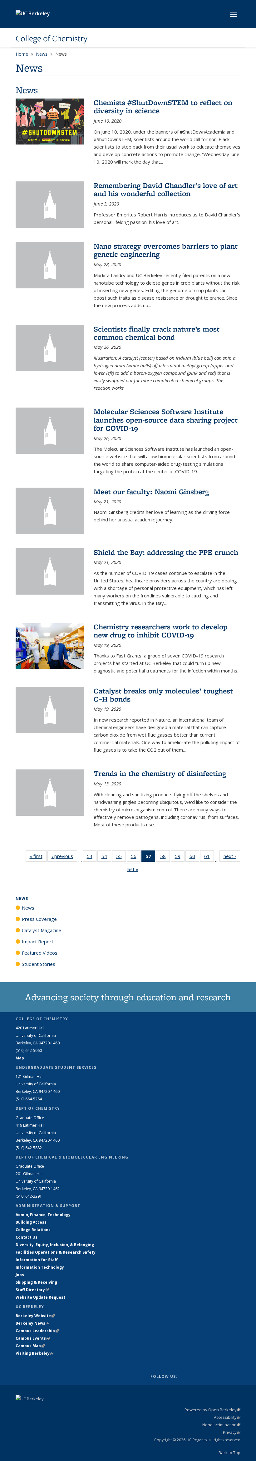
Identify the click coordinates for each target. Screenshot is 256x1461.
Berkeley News (32, 1323)
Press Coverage (39, 919)
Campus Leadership (37, 1330)
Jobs (20, 1274)
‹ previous (64, 856)
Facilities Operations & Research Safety (56, 1252)
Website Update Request (40, 1297)
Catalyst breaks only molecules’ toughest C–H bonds (163, 695)
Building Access (31, 1222)
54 (106, 857)
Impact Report (37, 941)
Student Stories (38, 964)
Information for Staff (36, 1259)
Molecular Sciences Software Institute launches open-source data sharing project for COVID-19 (166, 420)
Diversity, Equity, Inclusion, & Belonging (55, 1244)
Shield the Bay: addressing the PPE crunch (166, 552)
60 (194, 857)
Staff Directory (32, 1289)
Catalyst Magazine (41, 930)
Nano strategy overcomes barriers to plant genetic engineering (166, 250)
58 (165, 857)
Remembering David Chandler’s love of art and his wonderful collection (166, 189)
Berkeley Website (35, 1315)
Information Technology (40, 1267)
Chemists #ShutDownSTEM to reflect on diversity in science (163, 106)
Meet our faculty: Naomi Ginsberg (151, 491)
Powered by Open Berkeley (212, 1410)
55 (121, 857)
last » (134, 869)
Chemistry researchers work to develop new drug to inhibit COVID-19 (161, 631)
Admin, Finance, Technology (43, 1214)
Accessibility (227, 1417)
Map (20, 1058)
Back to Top (229, 1452)
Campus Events (33, 1338)
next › (232, 856)
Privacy (231, 1432)
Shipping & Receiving (36, 1282)
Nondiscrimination (221, 1425)
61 (209, 857)
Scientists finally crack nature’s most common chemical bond (156, 333)
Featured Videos (39, 953)
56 (135, 857)
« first (38, 856)
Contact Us (26, 1237)
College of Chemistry (51, 38)
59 (180, 857)
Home (22, 54)
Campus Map (30, 1345)
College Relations (33, 1229)
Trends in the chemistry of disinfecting (160, 773)
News (41, 54)
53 (91, 857)
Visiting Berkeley (34, 1353)
